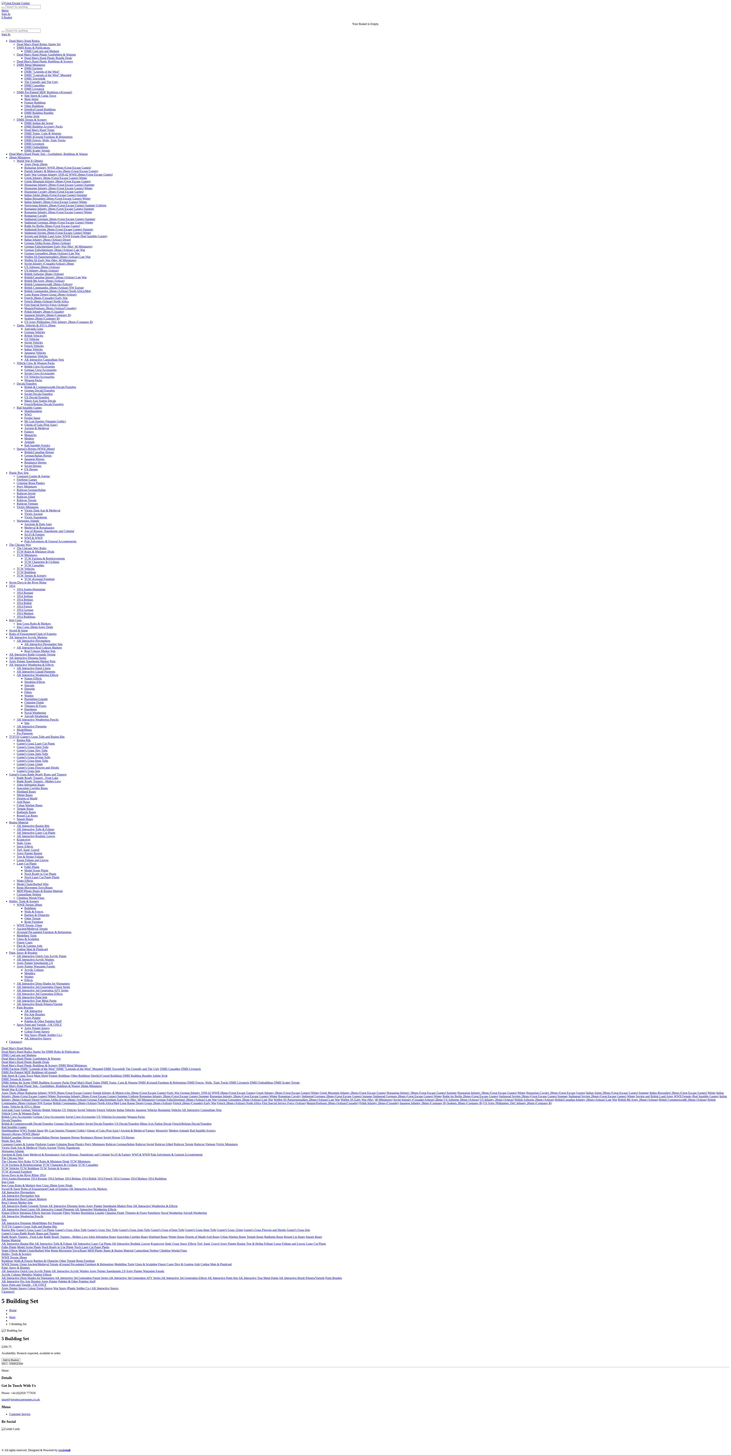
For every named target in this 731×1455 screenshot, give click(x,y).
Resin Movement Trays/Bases (35, 887)
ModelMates (24, 729)
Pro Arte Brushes (34, 1014)
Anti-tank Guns (33, 328)
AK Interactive (33, 1011)
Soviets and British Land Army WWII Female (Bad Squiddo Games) (65, 236)
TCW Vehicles (25, 568)
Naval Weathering (35, 712)
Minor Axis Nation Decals (40, 400)
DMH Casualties (34, 85)
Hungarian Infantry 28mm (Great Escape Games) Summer (59, 184)
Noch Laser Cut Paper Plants (41, 877)
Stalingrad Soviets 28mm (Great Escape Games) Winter (57, 232)
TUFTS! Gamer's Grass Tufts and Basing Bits (37, 736)
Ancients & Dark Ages (38, 524)
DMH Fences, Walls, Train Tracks (44, 140)
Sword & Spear (18, 630)
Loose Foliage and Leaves (32, 860)
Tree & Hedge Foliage (30, 856)
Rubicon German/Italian (31, 490)
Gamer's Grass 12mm (30, 764)
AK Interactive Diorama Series (27, 658)
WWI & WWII (33, 538)
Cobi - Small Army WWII (693, 1443)
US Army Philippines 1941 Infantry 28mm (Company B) (58, 322)
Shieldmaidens (33, 411)
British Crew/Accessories (39, 366)
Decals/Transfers (27, 383)
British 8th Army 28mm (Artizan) (44, 280)
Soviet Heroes (32, 466)
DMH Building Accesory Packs (43, 126)
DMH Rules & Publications (33, 47)
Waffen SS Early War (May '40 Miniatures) (50, 260)
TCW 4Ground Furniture (39, 579)
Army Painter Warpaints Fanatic (36, 966)
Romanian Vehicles (36, 356)
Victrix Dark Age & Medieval (42, 510)
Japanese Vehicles (35, 352)
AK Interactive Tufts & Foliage (35, 829)
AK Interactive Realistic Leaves (36, 836)
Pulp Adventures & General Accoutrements (50, 541)
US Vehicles (31, 339)
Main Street (31, 99)
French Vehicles (34, 346)
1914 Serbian (25, 596)
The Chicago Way (20, 544)
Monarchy (30, 435)
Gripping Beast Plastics (31, 483)
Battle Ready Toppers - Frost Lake (37, 777)
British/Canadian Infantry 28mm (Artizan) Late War (55, 277)
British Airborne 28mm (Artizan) (44, 274)
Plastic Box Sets (19, 472)
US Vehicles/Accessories (39, 376)
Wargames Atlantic (28, 520)
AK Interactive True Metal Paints (37, 1000)
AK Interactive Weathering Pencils (37, 719)
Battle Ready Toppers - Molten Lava (39, 781)
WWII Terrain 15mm (29, 925)
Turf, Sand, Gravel (28, 849)
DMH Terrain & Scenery (32, 119)
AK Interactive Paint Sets (32, 997)
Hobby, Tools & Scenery (24, 901)
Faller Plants (31, 867)
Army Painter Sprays (36, 1028)
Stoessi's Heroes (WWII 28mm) (36, 448)
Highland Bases (26, 791)
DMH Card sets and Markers (41, 51)
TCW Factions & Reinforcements (44, 558)
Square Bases (25, 819)
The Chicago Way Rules (31, 548)
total (64, 1450)
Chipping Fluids (34, 702)
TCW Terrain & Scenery (31, 575)
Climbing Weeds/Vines (30, 897)
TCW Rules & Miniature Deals (35, 551)
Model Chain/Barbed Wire (33, 884)
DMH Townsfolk (34, 78)
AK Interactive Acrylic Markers (28, 637)
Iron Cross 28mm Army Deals (35, 627)
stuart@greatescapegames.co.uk (21, 1399)
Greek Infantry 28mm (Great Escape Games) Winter (55, 178)
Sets (26, 723)
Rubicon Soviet (26, 493)
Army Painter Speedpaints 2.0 (35, 963)
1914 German (25, 610)
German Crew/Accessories (40, 370)
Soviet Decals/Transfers (38, 394)
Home (13, 1310)
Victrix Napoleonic (35, 517)
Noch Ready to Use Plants (40, 873)
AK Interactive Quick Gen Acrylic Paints (41, 956)
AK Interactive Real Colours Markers (39, 647)
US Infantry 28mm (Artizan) (41, 270)
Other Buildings (34, 106)
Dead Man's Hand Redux (24, 40)
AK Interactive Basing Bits (33, 825)
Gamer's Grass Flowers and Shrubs (38, 767)
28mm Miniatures (19, 157)
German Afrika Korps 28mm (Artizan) (47, 243)
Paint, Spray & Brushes (23, 952)
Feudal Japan (32, 418)
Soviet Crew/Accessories (39, 373)
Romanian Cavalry (35, 215)
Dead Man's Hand (109, 1443)
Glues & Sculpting (28, 939)
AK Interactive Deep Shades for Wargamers (43, 983)
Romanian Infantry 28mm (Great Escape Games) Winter (58, 212)
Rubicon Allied (26, 496)
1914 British (24, 603)
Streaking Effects (34, 682)
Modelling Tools (27, 935)
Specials (29, 685)
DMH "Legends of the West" (42, 71)
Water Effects (25, 880)
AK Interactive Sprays (37, 1038)
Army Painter (32, 1017)
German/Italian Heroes (38, 455)
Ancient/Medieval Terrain (32, 928)
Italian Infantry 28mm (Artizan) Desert (47, 239)
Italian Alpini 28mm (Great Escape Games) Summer (55, 195)
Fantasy (29, 431)
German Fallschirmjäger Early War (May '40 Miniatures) (58, 246)
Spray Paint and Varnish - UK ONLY (39, 1024)
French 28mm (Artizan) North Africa (46, 301)
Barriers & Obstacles (36, 915)
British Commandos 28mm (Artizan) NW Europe (54, 287)
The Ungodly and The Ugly (41, 82)
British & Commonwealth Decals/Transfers (50, 387)
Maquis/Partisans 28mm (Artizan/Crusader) (50, 308)
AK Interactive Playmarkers (33, 640)
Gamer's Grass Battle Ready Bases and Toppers (37, 774)
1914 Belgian (25, 599)
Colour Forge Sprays (36, 1031)
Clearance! (15, 1041)
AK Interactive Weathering (466, 1443)
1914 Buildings (26, 616)
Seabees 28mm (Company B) (42, 318)
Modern (29, 438)
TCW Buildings (26, 572)
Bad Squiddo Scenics (37, 445)
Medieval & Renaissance (39, 527)
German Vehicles (34, 332)
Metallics (29, 973)
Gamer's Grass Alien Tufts (32, 747)
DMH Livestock (34, 88)
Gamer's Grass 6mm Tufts (32, 760)
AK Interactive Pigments (31, 726)
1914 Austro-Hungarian (31, 589)
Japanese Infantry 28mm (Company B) (47, 315)
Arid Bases (23, 801)
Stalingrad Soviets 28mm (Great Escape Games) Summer (58, 229)
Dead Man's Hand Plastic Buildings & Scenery (45, 61)
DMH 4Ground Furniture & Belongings (48, 136)
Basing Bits (24, 740)
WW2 (28, 414)
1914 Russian (25, 592)
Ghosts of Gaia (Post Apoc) (40, 424)
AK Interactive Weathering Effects (37, 675)
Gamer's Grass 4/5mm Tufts (33, 757)
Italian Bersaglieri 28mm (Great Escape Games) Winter (57, 198)
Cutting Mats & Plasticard (32, 949)
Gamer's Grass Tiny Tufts (32, 750)
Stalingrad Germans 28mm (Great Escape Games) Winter (58, 222)
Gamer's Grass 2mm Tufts (32, 753)
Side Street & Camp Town (40, 95)
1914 (12, 586)
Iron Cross (15, 620)
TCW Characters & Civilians (41, 562)
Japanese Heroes (34, 459)
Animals (29, 442)
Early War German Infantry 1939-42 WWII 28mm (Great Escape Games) (68, 174)
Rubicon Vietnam (27, 503)
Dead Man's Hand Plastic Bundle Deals (48, 58)
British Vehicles (33, 335)
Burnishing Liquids (36, 699)
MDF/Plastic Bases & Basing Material (40, 891)
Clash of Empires (267, 1443)
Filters (28, 692)
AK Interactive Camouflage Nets (44, 359)
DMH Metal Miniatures (31, 64)
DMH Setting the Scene (38, 123)
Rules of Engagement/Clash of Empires (33, 634)
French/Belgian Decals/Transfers (44, 404)
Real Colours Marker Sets (39, 651)
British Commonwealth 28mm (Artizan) (48, 284)
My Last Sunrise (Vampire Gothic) (45, 421)
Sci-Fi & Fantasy (34, 534)
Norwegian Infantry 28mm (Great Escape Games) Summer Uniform (65, 205)
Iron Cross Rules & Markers (34, 623)
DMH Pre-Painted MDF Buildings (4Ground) (44, 92)
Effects (28, 980)
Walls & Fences (33, 911)
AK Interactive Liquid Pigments (36, 671)
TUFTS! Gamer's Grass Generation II (507, 1443)
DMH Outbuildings (36, 147)
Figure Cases (24, 942)
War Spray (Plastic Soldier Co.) (43, 1035)
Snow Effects (25, 846)
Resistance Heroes (35, 462)
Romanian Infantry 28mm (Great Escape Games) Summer (59, 208)
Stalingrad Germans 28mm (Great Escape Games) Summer (59, 219)
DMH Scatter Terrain (37, 150)
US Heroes (31, 469)
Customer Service (19, 1414)
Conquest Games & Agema (33, 476)
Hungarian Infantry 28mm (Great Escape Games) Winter (58, 188)
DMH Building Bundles (38, 112)
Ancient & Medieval (36, 428)
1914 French (24, 606)
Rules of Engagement (242, 1443)
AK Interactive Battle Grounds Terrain (32, 654)
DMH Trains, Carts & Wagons (42, 133)
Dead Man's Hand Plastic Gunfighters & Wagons (46, 54)
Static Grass (24, 843)
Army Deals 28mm (35, 164)
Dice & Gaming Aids (29, 945)
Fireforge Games (27, 479)
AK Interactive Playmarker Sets (43, 644)
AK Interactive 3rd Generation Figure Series (43, 987)
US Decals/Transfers (36, 397)
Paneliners (30, 709)
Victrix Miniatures (27, 507)
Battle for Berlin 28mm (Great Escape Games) (52, 226)
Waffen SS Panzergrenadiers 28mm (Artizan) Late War (57, 256)
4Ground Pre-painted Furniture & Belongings (44, 932)
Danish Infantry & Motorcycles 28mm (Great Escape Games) (61, 171)
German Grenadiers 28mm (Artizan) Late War (52, 253)
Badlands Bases (26, 812)
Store (12, 1317)
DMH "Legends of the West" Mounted (47, 75)
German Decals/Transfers (39, 390)
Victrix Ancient (33, 514)
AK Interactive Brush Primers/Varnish (39, 1004)
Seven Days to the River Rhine (27, 582)
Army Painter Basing (29, 853)
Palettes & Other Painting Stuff (42, 1021)
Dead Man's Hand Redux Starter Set (39, 44)
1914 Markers (25, 613)
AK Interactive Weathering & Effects (31, 664)
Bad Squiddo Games (29, 407)
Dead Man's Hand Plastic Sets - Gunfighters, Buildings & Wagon (48, 154)
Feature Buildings (35, 102)
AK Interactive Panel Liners (33, 668)
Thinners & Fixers (35, 706)
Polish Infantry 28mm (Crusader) (44, 311)
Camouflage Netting (29, 894)
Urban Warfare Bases (29, 805)
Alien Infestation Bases (31, 784)
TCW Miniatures (27, 555)
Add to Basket (11, 1360)
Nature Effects (33, 678)
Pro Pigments (25, 733)
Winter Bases (25, 795)
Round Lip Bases (27, 815)
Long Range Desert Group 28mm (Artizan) (50, 294)
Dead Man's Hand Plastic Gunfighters (51, 1443)
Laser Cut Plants (27, 863)
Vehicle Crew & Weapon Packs (36, 363)
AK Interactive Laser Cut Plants (36, 832)
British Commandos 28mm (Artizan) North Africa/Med (57, 291)
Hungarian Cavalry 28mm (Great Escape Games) (54, 191)
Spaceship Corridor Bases (32, 788)
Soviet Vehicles (33, 342)
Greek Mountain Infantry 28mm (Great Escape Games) (57, 181)
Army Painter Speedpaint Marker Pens (32, 661)
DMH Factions (33, 68)
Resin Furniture (33, 921)
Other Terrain (32, 918)
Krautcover (23, 839)
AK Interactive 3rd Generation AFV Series (42, 990)
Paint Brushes (25, 1007)
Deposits (29, 688)
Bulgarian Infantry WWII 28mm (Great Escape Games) (57, 167)
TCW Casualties (34, 565)
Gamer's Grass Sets (28, 771)
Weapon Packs (33, 380)
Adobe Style (31, 116)
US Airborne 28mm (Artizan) (42, 267)
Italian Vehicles (33, 349)
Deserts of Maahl (27, 798)
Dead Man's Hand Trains (39, 130)
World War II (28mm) (30, 160)
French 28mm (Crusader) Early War (46, 298)
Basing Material (18, 822)
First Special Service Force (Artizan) (46, 304)
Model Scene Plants (36, 870)
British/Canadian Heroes (39, 452)
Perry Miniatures (27, 486)
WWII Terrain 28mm (29, 904)
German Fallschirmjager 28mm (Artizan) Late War (54, 250)
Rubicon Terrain (26, 500)
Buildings (30, 908)
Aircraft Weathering (36, 716)
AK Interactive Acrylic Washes (35, 959)
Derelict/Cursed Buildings (40, 109)
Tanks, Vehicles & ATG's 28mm (36, 325)
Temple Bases (25, 808)
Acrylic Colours (34, 969)
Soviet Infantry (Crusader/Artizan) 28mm (49, 263)
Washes (29, 695)
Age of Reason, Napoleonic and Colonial (49, 531)
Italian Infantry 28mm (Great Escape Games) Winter (55, 202)
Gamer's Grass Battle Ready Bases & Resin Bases (562, 1443)
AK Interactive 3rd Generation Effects (40, 993)
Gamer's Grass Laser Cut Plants (36, 743)
